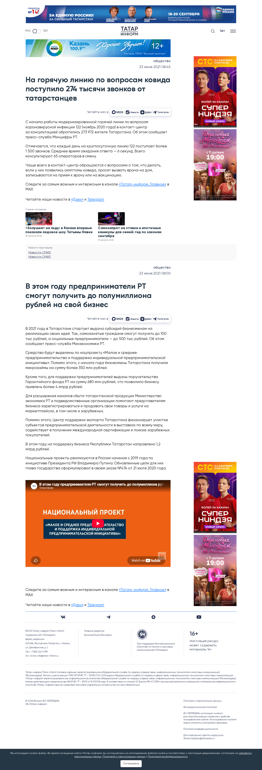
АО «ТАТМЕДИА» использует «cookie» (203, 713)
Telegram (95, 199)
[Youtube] (199, 617)
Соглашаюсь (131, 763)
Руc (28, 31)
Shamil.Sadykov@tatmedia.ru (199, 738)
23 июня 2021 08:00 (155, 273)
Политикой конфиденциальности (168, 756)
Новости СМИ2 (39, 252)
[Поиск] (213, 31)
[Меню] (233, 31)
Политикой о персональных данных (123, 756)
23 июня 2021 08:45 (155, 67)
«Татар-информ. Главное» (142, 184)
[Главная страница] (129, 31)
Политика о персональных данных (202, 701)
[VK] (63, 617)
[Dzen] (153, 617)
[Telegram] (108, 617)
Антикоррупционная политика (200, 707)
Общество (162, 61)
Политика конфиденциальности (200, 729)
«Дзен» (77, 199)
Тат (45, 31)
